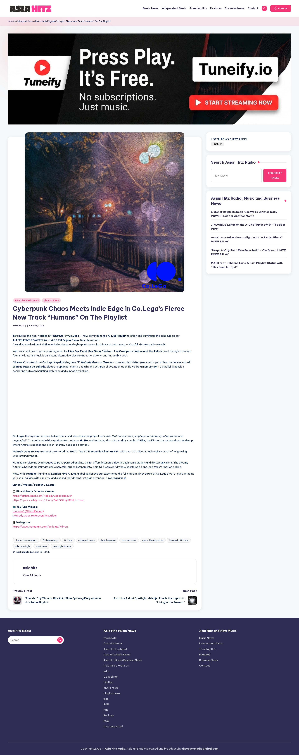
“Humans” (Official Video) (28, 511)
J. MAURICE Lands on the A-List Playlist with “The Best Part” (248, 226)
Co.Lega (68, 540)
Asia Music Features (116, 665)
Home (11, 21)
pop (106, 698)
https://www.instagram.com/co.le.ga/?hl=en (40, 526)
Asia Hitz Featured (115, 649)
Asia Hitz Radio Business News (123, 660)
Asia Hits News (113, 643)
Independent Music (211, 643)
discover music (129, 540)
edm (106, 671)
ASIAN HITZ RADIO (275, 175)
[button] (280, 8)
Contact (204, 665)
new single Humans (62, 546)
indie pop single (22, 546)
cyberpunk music (86, 540)
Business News (208, 660)
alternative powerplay (26, 540)
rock (106, 721)
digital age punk (108, 540)
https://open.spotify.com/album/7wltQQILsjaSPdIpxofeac (48, 500)
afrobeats (110, 638)
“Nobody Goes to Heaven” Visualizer (35, 515)
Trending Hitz (207, 649)
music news (41, 546)
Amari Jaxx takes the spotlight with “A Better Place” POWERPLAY (246, 239)
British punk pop (50, 540)
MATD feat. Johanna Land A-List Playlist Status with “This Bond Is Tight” (247, 265)
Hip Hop (108, 682)
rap (106, 710)
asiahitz (30, 567)
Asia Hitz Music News (27, 300)
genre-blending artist (152, 540)
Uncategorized (113, 726)
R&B (106, 704)
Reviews (109, 715)
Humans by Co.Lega (178, 540)
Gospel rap (111, 676)
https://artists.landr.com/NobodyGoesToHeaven (42, 495)
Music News (206, 638)
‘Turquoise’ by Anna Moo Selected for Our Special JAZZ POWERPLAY (248, 252)
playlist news (51, 300)
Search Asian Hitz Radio (233, 162)
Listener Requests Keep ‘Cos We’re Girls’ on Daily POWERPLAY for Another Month (244, 214)
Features (204, 654)
